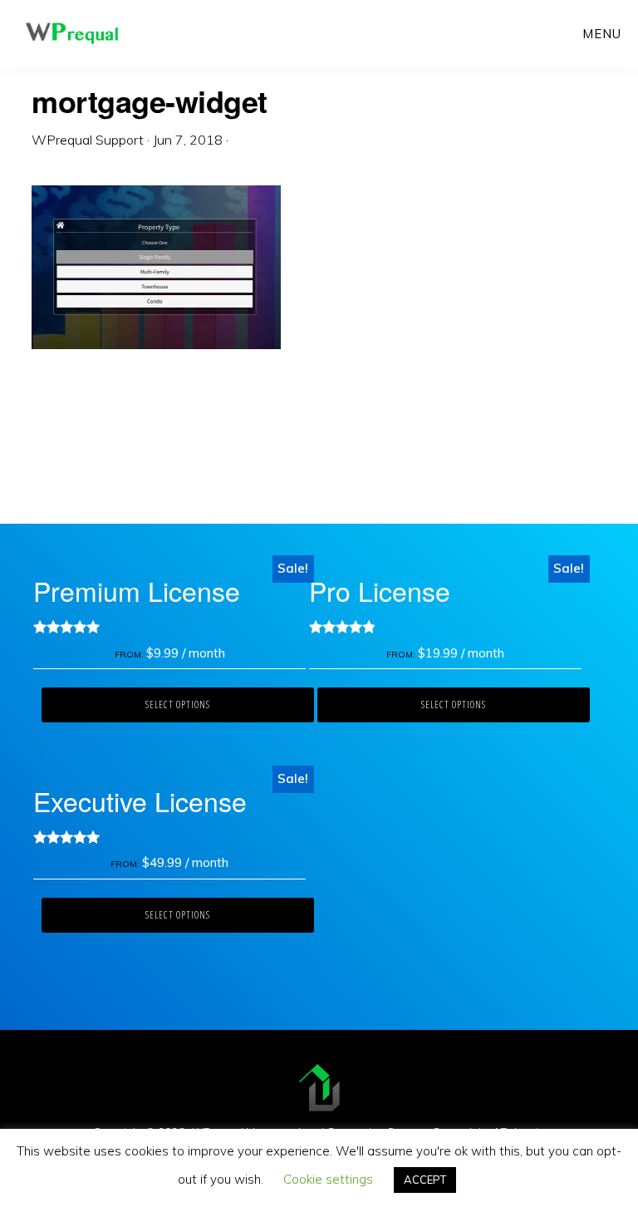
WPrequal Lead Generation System (72, 33)
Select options (177, 704)
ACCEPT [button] (425, 1179)
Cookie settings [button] (328, 1179)
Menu (601, 34)
